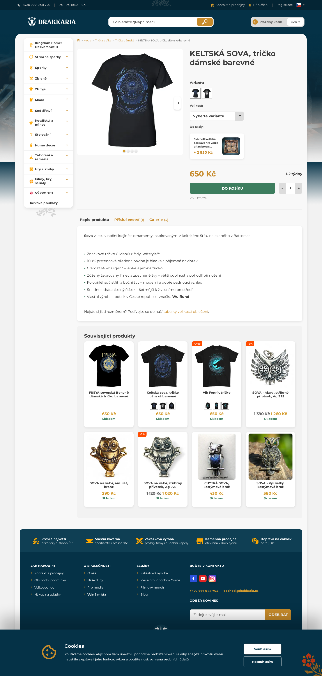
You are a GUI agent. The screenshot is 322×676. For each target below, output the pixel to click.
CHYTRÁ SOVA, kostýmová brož (216, 485)
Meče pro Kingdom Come (160, 580)
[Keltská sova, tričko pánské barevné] (154, 406)
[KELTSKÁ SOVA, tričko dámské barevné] (195, 93)
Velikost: (196, 105)
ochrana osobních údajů (169, 659)
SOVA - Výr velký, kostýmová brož (271, 485)
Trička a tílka (103, 40)
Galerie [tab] (158, 220)
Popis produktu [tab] (94, 220)
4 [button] (135, 151)
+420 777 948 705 (36, 5)
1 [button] (124, 151)
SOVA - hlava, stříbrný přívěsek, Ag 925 (270, 394)
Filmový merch (152, 587)
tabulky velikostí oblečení (185, 312)
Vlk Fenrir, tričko (216, 393)
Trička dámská (124, 40)
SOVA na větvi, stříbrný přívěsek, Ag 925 (163, 485)
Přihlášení (260, 5)
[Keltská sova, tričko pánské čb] (163, 406)
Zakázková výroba (154, 573)
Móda (87, 40)
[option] (130, 103)
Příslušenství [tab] (129, 220)
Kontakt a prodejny (230, 5)
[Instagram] (212, 578)
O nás (91, 573)
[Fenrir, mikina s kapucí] (208, 406)
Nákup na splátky (47, 594)
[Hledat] (205, 22)
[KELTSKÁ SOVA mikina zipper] (171, 406)
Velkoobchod (44, 587)
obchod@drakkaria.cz (240, 591)
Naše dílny (95, 580)
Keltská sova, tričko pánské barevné (163, 394)
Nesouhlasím (262, 662)
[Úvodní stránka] (78, 40)
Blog (144, 594)
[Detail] (231, 146)
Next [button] (177, 103)
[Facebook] (193, 578)
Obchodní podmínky (50, 580)
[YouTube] (203, 578)
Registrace (284, 5)
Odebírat (278, 615)
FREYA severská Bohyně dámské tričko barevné (109, 394)
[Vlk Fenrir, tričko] (225, 406)
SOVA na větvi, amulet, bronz (109, 485)
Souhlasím (262, 649)
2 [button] (128, 151)
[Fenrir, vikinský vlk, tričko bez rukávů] (217, 406)
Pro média (95, 587)
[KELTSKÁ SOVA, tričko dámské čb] (207, 93)
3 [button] (132, 151)
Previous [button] (82, 103)
